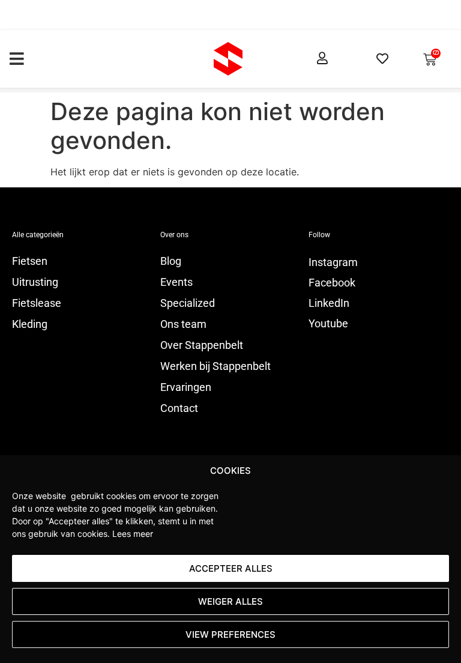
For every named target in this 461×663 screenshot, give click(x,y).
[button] (16, 58)
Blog (170, 261)
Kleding (29, 324)
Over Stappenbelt (201, 345)
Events (176, 282)
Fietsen (29, 261)
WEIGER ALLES (230, 601)
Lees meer (132, 533)
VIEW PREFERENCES (230, 634)
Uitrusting (35, 282)
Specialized (187, 303)
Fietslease (36, 303)
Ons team (183, 324)
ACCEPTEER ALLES (231, 568)
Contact (179, 408)
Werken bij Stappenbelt (215, 366)
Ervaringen (185, 387)
